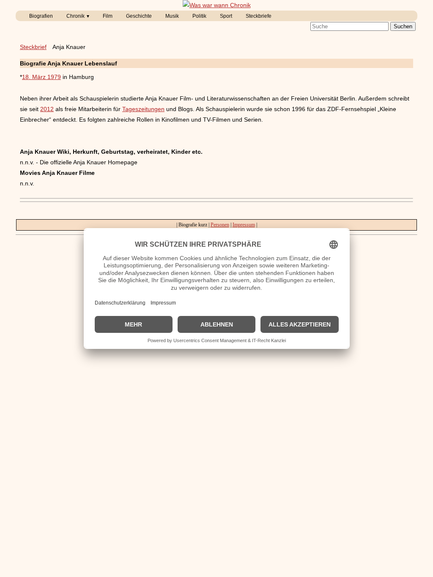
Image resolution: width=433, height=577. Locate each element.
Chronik (75, 16)
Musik (172, 16)
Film (107, 16)
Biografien (41, 16)
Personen (220, 225)
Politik (199, 16)
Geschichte (139, 16)
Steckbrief (33, 47)
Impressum (244, 225)
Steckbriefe (258, 16)
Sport (226, 16)
